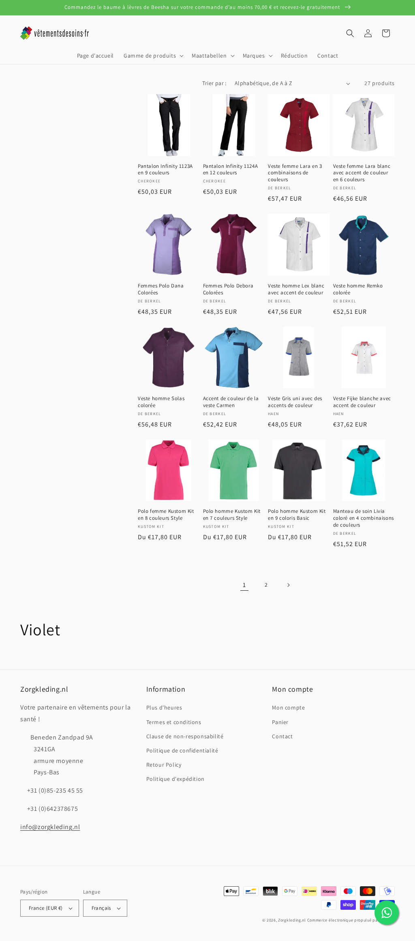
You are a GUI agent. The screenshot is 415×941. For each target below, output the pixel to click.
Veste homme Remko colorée (358, 289)
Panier (280, 722)
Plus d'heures (164, 707)
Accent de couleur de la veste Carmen (231, 402)
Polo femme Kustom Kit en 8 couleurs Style (166, 514)
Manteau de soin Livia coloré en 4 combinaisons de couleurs (363, 518)
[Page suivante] (288, 585)
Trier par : (214, 83)
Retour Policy (164, 764)
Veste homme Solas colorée (161, 402)
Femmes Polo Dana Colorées (161, 289)
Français (101, 908)
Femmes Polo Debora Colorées (228, 289)
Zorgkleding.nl (292, 920)
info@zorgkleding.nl (50, 827)
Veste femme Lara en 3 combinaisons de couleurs (295, 173)
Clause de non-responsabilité (185, 736)
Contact (282, 736)
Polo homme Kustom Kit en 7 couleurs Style (232, 514)
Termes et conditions (173, 722)
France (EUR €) (46, 908)
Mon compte (288, 707)
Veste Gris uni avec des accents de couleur (295, 402)
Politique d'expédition (175, 778)
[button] (153, 55)
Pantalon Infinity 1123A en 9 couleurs (165, 169)
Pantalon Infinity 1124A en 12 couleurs (230, 169)
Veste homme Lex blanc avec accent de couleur (296, 289)
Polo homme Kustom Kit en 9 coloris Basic (297, 514)
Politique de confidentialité (182, 750)
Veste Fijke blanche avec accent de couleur (362, 402)
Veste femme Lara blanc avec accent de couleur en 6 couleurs (362, 173)
